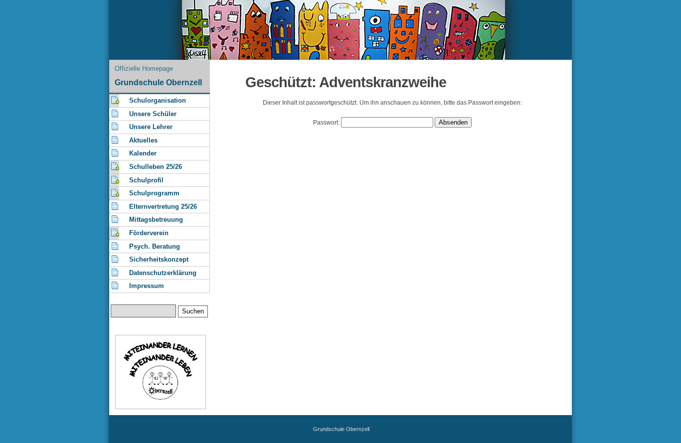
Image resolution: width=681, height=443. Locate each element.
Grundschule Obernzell (158, 82)
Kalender (143, 153)
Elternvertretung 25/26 (163, 206)
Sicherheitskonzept (158, 259)
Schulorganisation (157, 100)
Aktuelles (143, 140)
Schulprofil (146, 180)
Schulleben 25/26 (155, 166)
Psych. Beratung (154, 246)
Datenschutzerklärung (162, 273)
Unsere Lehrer (150, 127)
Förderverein (149, 233)
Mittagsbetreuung (156, 219)
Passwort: (327, 122)
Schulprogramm (154, 193)
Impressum (146, 286)
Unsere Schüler (152, 114)
